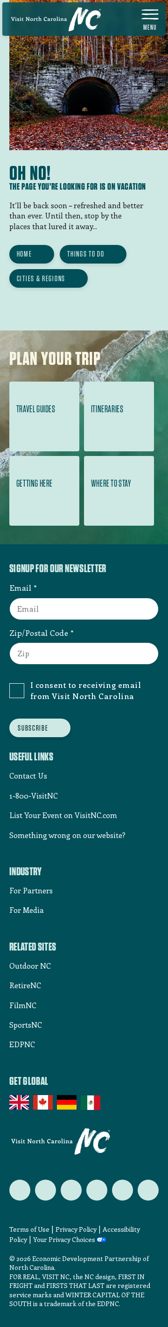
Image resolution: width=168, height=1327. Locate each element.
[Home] (56, 19)
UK (19, 1102)
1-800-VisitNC (33, 795)
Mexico (91, 1102)
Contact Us (28, 775)
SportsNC (25, 1025)
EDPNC (22, 1044)
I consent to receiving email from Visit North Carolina (85, 690)
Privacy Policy (76, 1229)
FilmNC (22, 1005)
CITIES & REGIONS (41, 278)
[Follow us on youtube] (122, 1190)
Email (20, 587)
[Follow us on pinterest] (96, 1190)
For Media (26, 910)
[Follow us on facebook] (45, 1190)
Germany (67, 1102)
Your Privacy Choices (64, 1240)
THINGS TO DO (85, 253)
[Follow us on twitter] (19, 1190)
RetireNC (25, 985)
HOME (24, 253)
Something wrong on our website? (67, 835)
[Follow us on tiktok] (148, 1190)
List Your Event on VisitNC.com (63, 815)
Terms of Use (29, 1229)
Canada (43, 1102)
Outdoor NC (30, 965)
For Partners (31, 890)
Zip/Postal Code (39, 632)
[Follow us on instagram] (71, 1190)
